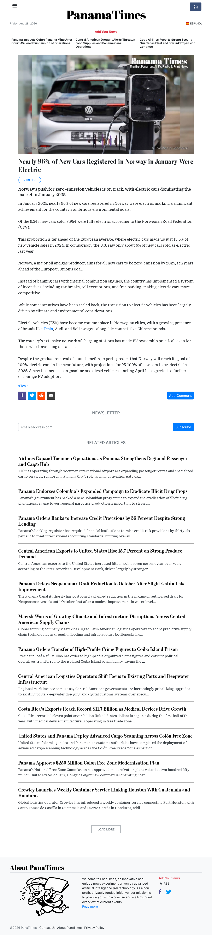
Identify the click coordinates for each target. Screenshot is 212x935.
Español (196, 23)
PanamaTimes (106, 14)
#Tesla (23, 386)
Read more (90, 906)
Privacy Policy (94, 928)
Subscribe (183, 427)
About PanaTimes (70, 928)
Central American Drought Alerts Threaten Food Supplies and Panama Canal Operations (41, 43)
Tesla (48, 329)
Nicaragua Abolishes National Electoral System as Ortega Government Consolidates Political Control (167, 43)
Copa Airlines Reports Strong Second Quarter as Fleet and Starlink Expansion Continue (103, 43)
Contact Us (47, 928)
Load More (106, 829)
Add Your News (106, 32)
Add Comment (180, 395)
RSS (166, 883)
